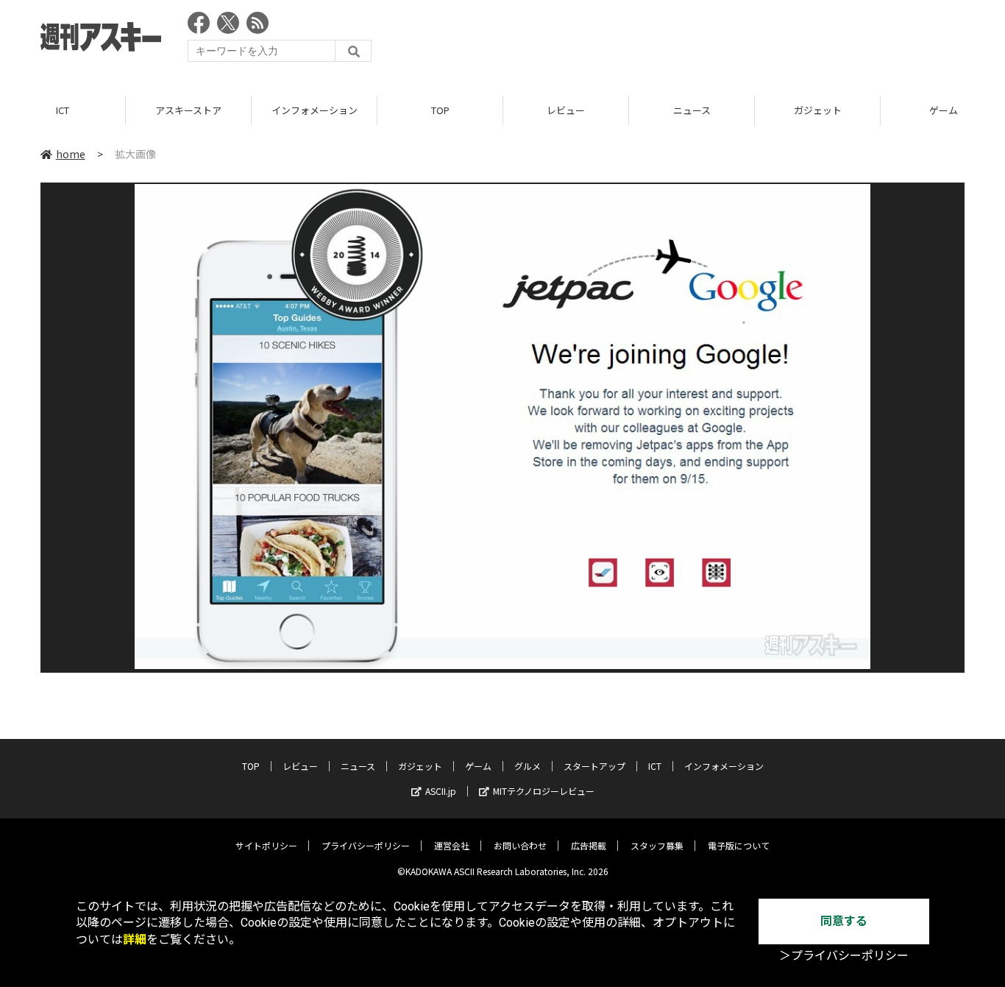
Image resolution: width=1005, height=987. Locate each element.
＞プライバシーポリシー (844, 956)
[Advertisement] (697, 40)
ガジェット (818, 110)
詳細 (134, 940)
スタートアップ (594, 766)
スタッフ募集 (657, 845)
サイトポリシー (266, 845)
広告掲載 (588, 845)
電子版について (739, 845)
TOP (440, 110)
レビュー (566, 110)
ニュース (692, 110)
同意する (843, 921)
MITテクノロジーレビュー (543, 791)
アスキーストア (188, 110)
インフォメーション (314, 110)
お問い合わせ (520, 845)
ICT (62, 110)
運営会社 (451, 845)
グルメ (527, 766)
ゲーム (478, 766)
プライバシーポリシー (366, 845)
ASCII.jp (440, 791)
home (70, 153)
